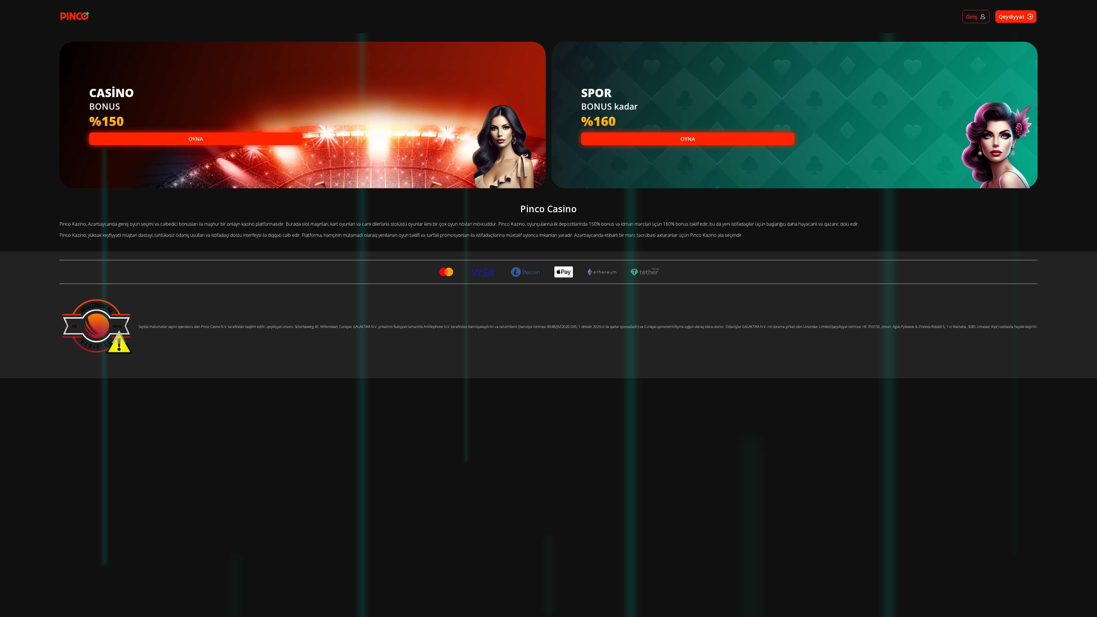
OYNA (196, 138)
